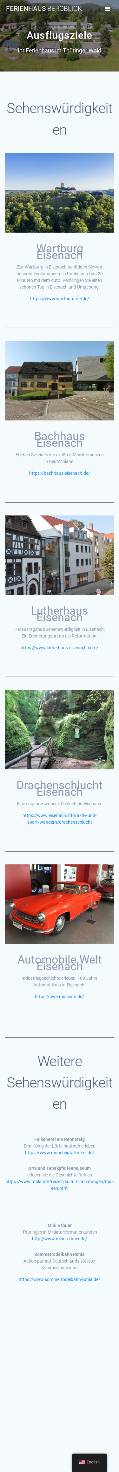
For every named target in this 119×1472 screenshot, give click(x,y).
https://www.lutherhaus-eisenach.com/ (59, 647)
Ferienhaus (44, 8)
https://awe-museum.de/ (59, 996)
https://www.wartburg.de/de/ (59, 298)
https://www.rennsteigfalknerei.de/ (59, 1152)
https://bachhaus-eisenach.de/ (59, 473)
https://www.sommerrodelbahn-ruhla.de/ (59, 1279)
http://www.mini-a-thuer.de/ (59, 1238)
